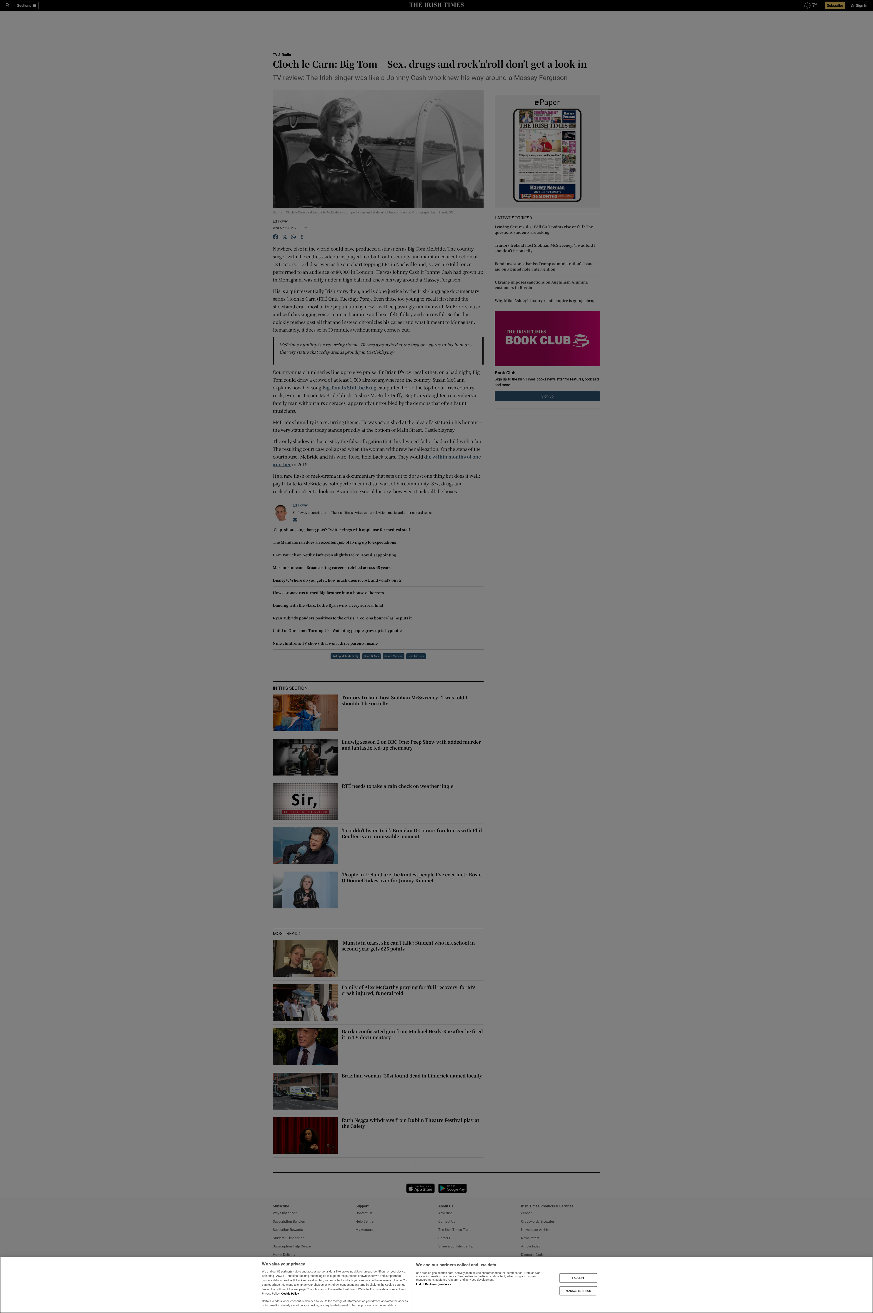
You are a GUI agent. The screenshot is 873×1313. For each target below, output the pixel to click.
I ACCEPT (578, 1278)
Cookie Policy (290, 1293)
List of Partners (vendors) (433, 1284)
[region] (436, 1285)
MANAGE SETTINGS (578, 1290)
